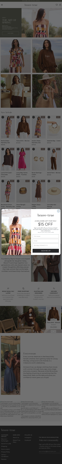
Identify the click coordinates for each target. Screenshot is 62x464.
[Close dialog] (58, 211)
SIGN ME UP (45, 251)
